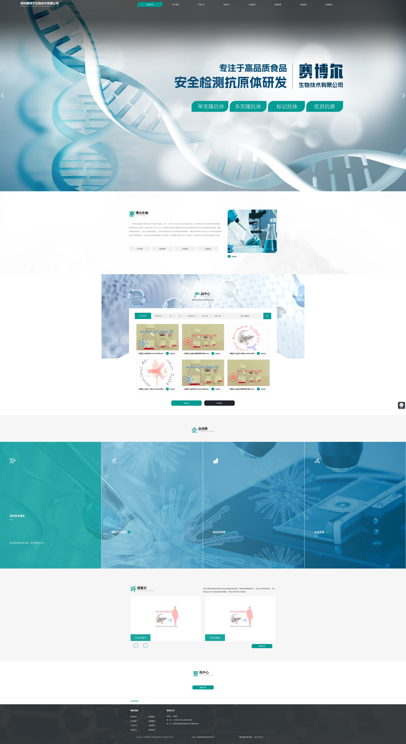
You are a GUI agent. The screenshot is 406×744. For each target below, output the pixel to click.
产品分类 (143, 316)
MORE (232, 256)
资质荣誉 (277, 4)
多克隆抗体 (191, 316)
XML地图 (249, 737)
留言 (401, 408)
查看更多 (262, 646)
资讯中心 (226, 4)
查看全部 (186, 403)
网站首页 (150, 4)
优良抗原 (217, 316)
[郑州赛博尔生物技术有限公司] (78, 4)
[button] (73, 167)
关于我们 (175, 4)
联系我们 (329, 4)
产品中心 (201, 4)
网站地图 (242, 737)
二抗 (179, 316)
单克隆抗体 (158, 316)
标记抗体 (205, 316)
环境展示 (252, 4)
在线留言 (303, 4)
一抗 (170, 316)
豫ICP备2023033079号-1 (206, 737)
